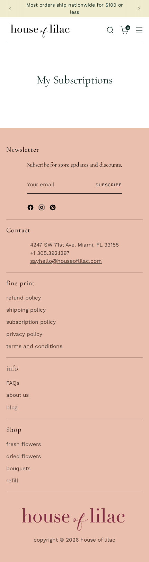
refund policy (23, 298)
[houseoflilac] (41, 30)
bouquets (18, 468)
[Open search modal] (110, 30)
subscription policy (31, 322)
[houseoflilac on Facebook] (31, 208)
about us (17, 395)
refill (12, 481)
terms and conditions (34, 346)
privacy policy (24, 334)
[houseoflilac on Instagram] (42, 208)
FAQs (12, 383)
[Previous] (10, 8)
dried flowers (23, 456)
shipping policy (26, 310)
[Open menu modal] (139, 30)
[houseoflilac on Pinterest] (53, 208)
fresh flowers (23, 444)
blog (11, 407)
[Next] (138, 8)
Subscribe (109, 184)
